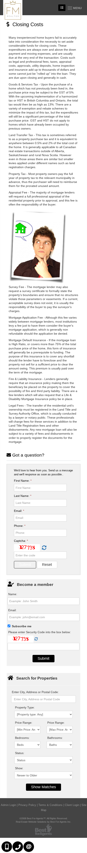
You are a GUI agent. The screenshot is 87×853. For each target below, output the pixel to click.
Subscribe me (21, 626)
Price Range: (23, 722)
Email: (19, 510)
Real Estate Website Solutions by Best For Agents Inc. (43, 822)
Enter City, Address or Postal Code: (35, 692)
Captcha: (21, 540)
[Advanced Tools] (61, 7)
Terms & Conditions (50, 805)
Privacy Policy (27, 805)
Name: (12, 594)
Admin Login (8, 805)
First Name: (22, 480)
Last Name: (22, 495)
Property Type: (25, 707)
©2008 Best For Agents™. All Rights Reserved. (43, 818)
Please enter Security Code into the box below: (39, 632)
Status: (19, 753)
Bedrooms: (22, 737)
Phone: (19, 525)
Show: (19, 768)
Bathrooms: (55, 737)
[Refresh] (43, 547)
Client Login (72, 805)
